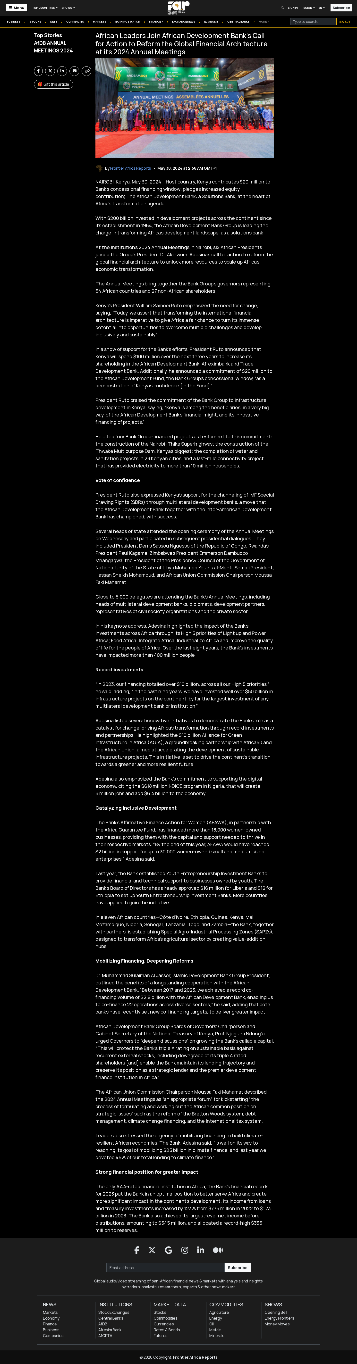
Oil (211, 1324)
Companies (53, 1335)
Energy (215, 1318)
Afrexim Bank (109, 1329)
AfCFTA (105, 1335)
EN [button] (321, 7)
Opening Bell (276, 1312)
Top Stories (48, 35)
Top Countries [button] (43, 7)
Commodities (166, 1318)
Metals (215, 1329)
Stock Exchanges (113, 1312)
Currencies (75, 21)
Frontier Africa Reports (195, 1357)
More (263, 21)
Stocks (35, 21)
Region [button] (307, 7)
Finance (155, 21)
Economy (211, 21)
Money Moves (277, 1324)
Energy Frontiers (279, 1318)
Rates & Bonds (167, 1329)
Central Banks (238, 21)
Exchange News (183, 21)
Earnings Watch (127, 21)
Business (13, 21)
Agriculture (219, 1312)
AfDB (102, 1324)
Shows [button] (67, 7)
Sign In (293, 7)
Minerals (216, 1335)
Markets (99, 21)
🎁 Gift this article (53, 84)
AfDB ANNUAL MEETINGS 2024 (53, 47)
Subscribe (341, 7)
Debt (53, 21)
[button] (136, 1250)
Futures (161, 1335)
